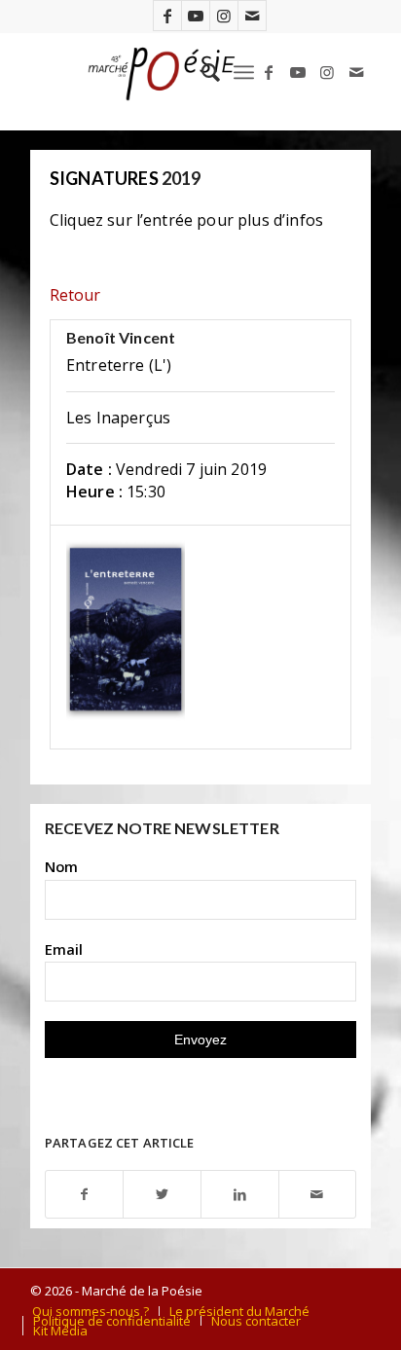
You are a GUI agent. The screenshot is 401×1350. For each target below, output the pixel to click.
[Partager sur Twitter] (162, 1195)
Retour (75, 295)
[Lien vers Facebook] (167, 15)
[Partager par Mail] (317, 1195)
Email (64, 949)
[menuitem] (201, 72)
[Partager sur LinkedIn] (239, 1195)
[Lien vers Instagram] (223, 15)
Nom (61, 866)
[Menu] (244, 72)
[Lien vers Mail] (252, 15)
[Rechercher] (201, 72)
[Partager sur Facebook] (85, 1195)
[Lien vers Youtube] (195, 15)
